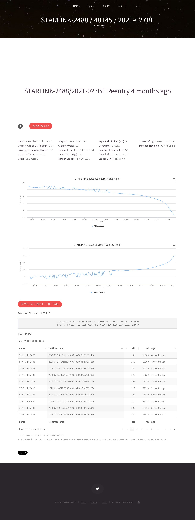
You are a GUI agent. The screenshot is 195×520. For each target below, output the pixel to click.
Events (104, 502)
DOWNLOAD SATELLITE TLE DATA (40, 304)
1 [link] (132, 429)
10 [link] (165, 429)
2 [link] (136, 429)
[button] (45, 348)
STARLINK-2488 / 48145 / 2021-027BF (97, 19)
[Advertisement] (97, 61)
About (83, 502)
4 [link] (147, 429)
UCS (61, 435)
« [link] (122, 429)
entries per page (35, 340)
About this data (40, 126)
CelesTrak (35, 435)
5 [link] (151, 429)
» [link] (174, 429)
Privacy (94, 502)
